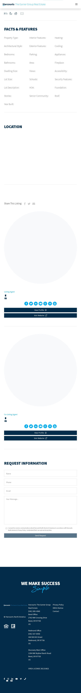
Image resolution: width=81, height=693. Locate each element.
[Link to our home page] (24, 4)
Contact (56, 611)
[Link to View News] (11, 681)
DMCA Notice (58, 608)
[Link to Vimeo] (21, 679)
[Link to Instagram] (8, 679)
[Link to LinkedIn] (12, 679)
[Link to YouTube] (17, 679)
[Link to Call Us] (25, 679)
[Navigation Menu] (76, 4)
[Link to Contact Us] (7, 681)
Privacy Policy (58, 604)
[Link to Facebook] (4, 679)
